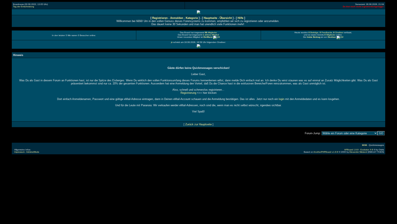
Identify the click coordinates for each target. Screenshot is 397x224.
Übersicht (226, 17)
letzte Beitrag (313, 37)
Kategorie (192, 17)
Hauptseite (211, 17)
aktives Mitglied (211, 35)
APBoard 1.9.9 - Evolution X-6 (358, 150)
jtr (172, 42)
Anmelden (176, 17)
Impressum (19, 152)
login (281, 99)
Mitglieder (211, 32)
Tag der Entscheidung (23, 6)
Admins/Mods (32, 152)
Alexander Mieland (358, 152)
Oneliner (338, 32)
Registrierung (188, 92)
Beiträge (313, 32)
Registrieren (160, 17)
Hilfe (240, 17)
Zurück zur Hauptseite (198, 124)
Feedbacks (326, 32)
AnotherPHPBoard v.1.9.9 (325, 152)
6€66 (364, 145)
